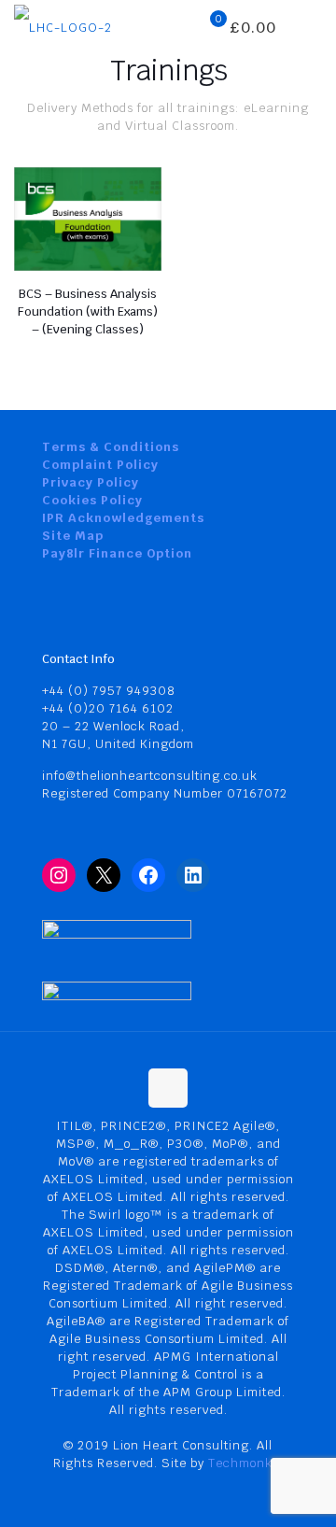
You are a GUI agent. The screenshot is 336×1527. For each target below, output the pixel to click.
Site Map (73, 536)
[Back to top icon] (168, 1088)
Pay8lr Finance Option (117, 553)
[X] (103, 875)
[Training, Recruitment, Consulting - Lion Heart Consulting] (63, 28)
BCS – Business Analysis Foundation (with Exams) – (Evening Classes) (88, 311)
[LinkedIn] (193, 875)
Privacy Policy (90, 482)
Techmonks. (245, 1463)
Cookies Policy (92, 500)
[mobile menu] (311, 28)
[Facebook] (148, 875)
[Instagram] (59, 875)
